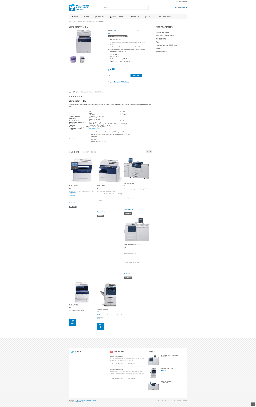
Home (70, 21)
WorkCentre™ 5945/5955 (166, 368)
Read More (73, 207)
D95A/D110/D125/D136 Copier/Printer (169, 355)
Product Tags (86, 92)
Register (184, 1)
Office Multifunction (161, 39)
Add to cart (136, 75)
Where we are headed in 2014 (116, 369)
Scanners (158, 48)
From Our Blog (119, 351)
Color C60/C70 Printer (166, 381)
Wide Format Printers (161, 51)
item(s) (179, 7)
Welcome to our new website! (116, 356)
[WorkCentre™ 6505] (73, 60)
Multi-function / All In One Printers (86, 21)
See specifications (94, 128)
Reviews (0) (99, 92)
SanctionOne (79, 401)
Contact (185, 400)
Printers (158, 42)
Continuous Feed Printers (162, 32)
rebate (97, 115)
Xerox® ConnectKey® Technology (72, 193)
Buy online (92, 130)
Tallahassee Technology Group (87, 400)
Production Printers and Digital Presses (166, 45)
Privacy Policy (166, 400)
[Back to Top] (253, 404)
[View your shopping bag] (177, 7)
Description (73, 92)
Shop (75, 21)
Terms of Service (176, 400)
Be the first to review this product (117, 36)
